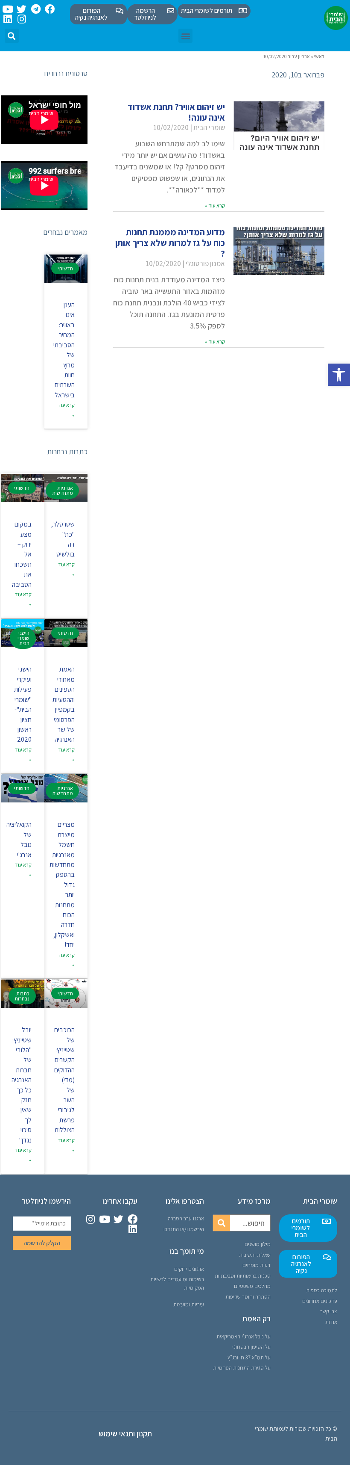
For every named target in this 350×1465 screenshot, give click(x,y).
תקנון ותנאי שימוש (125, 1433)
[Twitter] (21, 9)
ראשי (319, 56)
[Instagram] (21, 19)
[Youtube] (7, 9)
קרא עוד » (215, 205)
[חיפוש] (221, 1223)
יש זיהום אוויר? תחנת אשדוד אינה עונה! (176, 112)
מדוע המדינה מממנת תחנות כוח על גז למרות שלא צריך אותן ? (170, 242)
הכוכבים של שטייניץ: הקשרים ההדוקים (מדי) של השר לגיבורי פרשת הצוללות (64, 1079)
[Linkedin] (7, 19)
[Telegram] (36, 9)
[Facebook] (50, 9)
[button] (339, 375)
